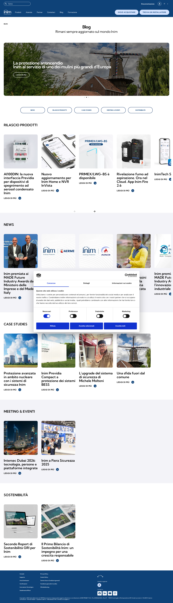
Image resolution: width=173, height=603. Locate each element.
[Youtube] (110, 593)
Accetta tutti (120, 326)
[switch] (73, 316)
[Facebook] (99, 593)
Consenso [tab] (51, 283)
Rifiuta (52, 326)
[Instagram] (115, 593)
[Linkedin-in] (105, 593)
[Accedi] (159, 4)
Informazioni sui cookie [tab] (121, 283)
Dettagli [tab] (86, 283)
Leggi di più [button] (12, 198)
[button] (148, 4)
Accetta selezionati (86, 326)
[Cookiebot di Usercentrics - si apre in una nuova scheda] (126, 275)
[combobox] (17, 4)
